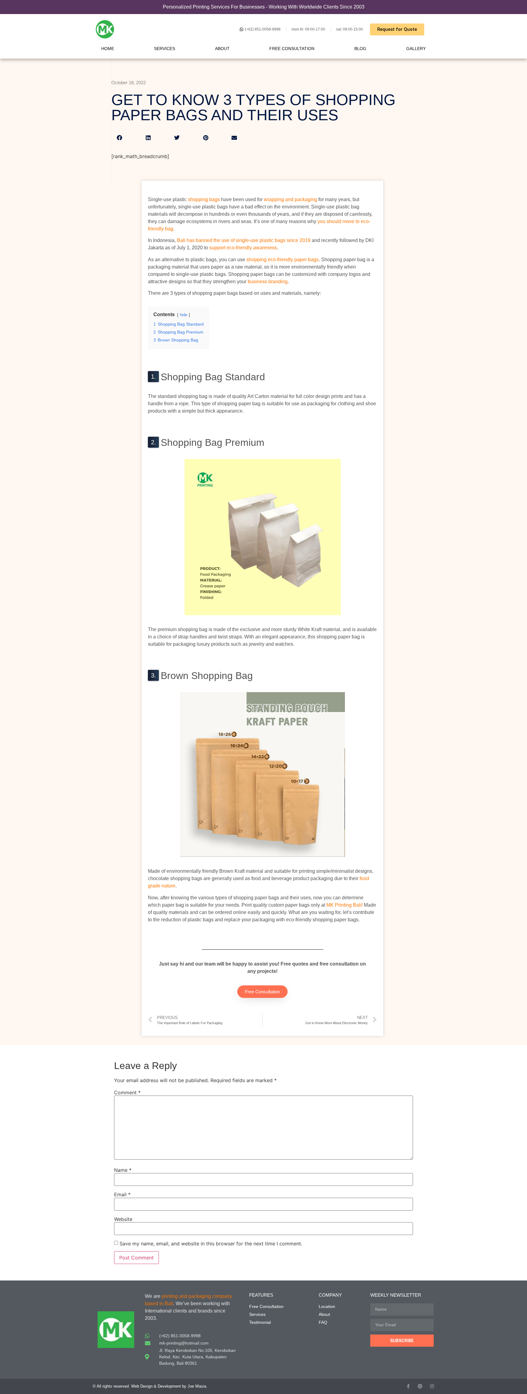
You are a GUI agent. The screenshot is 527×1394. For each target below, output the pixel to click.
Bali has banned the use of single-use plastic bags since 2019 (243, 240)
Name (122, 1170)
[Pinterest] (420, 1386)
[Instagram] (432, 1386)
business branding (268, 281)
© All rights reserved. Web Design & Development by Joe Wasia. (150, 1386)
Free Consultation (291, 48)
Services (164, 48)
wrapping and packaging (290, 199)
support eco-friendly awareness (243, 247)
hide (183, 314)
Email (122, 1194)
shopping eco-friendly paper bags (282, 259)
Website (123, 1219)
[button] (119, 137)
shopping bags (204, 199)
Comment (127, 1092)
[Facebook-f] (408, 1386)
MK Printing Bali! (344, 905)
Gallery (416, 48)
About (222, 48)
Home (107, 48)
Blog (360, 48)
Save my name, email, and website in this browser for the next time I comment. (211, 1243)
